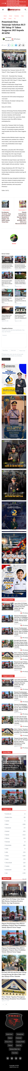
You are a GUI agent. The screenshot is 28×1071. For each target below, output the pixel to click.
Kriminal (5, 15)
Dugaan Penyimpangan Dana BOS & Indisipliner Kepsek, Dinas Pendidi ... (20, 266)
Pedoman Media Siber (15, 1049)
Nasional (10, 15)
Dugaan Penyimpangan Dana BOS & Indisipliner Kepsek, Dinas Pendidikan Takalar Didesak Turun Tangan (14, 925)
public (13, 758)
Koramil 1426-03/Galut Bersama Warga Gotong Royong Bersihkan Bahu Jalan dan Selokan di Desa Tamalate (14, 974)
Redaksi (9, 37)
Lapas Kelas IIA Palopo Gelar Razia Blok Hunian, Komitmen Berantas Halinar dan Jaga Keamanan (13, 901)
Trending (10, 18)
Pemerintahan (17, 15)
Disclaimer (18, 1038)
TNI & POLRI (7, 793)
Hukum (6, 756)
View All (24, 878)
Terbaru (22, 15)
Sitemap (10, 1045)
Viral (14, 18)
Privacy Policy (8, 1041)
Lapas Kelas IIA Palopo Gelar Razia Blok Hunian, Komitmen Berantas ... (7, 266)
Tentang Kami (20, 1034)
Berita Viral (6, 878)
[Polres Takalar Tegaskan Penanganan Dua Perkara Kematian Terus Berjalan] (14, 987)
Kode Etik (19, 1045)
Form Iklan (14, 1052)
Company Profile (20, 1041)
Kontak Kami (9, 1034)
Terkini (5, 18)
